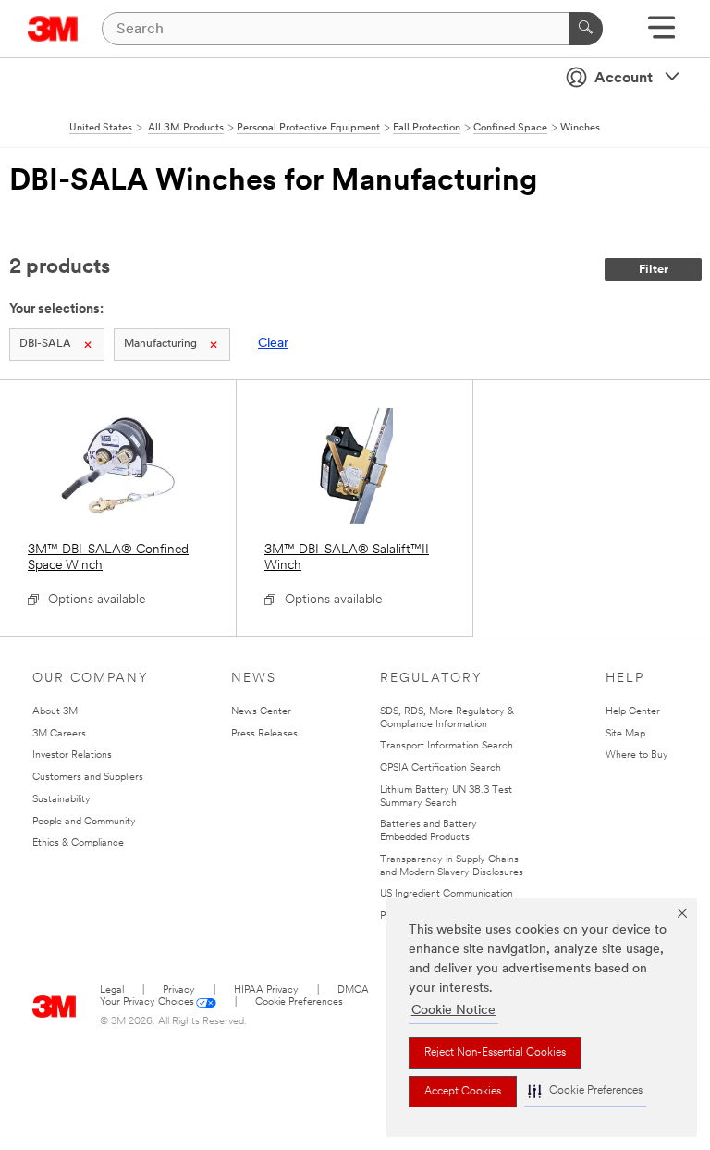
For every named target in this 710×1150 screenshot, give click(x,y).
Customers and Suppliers (87, 778)
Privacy (179, 990)
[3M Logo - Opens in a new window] (53, 29)
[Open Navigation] (661, 34)
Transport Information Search (446, 746)
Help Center (633, 712)
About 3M (55, 712)
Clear (273, 344)
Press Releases (264, 734)
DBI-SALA (45, 344)
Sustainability (61, 800)
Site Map (625, 734)
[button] (585, 1091)
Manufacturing (160, 344)
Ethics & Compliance (78, 843)
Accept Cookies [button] (462, 1091)
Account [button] (623, 78)
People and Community (84, 822)
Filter (653, 270)
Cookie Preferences (299, 1002)
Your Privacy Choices (147, 1002)
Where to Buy (637, 755)
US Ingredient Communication (446, 894)
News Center (261, 712)
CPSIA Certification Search (440, 768)
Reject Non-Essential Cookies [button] (495, 1052)
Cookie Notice (453, 1011)
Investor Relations (72, 755)
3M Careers (59, 734)
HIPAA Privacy (266, 990)
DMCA (353, 990)
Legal (112, 990)
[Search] (586, 28)
